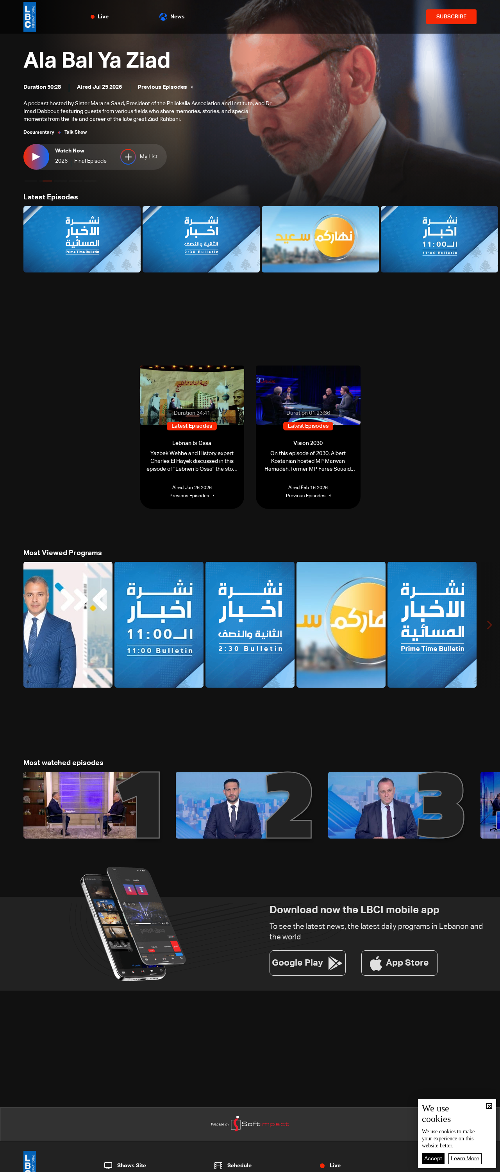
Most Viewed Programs (62, 553)
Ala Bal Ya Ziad (97, 61)
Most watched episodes (63, 763)
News (177, 17)
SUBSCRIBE (451, 17)
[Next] (490, 239)
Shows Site (131, 1165)
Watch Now (69, 151)
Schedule (239, 1165)
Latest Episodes (50, 197)
